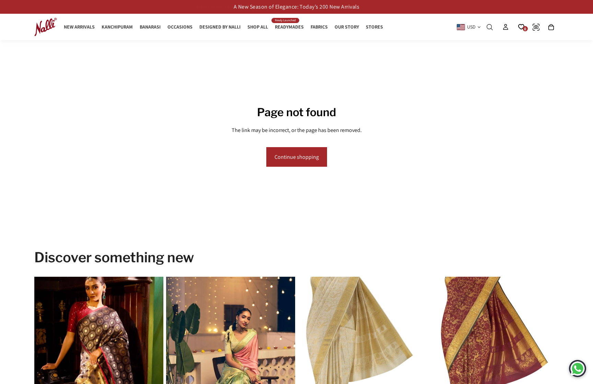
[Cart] (551, 27)
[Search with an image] (536, 27)
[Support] (577, 368)
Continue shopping (297, 157)
